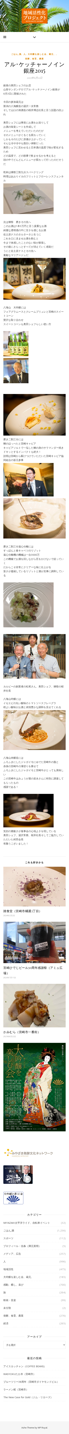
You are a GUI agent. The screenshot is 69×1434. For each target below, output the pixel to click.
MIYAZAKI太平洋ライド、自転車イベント (26, 1222)
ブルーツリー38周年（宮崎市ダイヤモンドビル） (31, 1381)
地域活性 (8, 1269)
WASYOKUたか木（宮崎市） (19, 1374)
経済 (5, 1323)
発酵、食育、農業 (34, 58)
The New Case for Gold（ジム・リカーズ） (28, 1397)
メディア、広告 (12, 1253)
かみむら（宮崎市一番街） (22, 1032)
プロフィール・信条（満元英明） (22, 1246)
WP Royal (42, 1427)
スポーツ (8, 1238)
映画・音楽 (9, 1300)
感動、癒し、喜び (13, 1284)
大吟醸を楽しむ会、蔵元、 (42, 54)
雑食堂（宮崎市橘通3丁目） (22, 911)
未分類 (7, 1308)
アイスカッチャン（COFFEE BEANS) (24, 1366)
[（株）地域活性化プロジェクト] (34, 16)
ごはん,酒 (16, 54)
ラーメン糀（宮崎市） (15, 1389)
